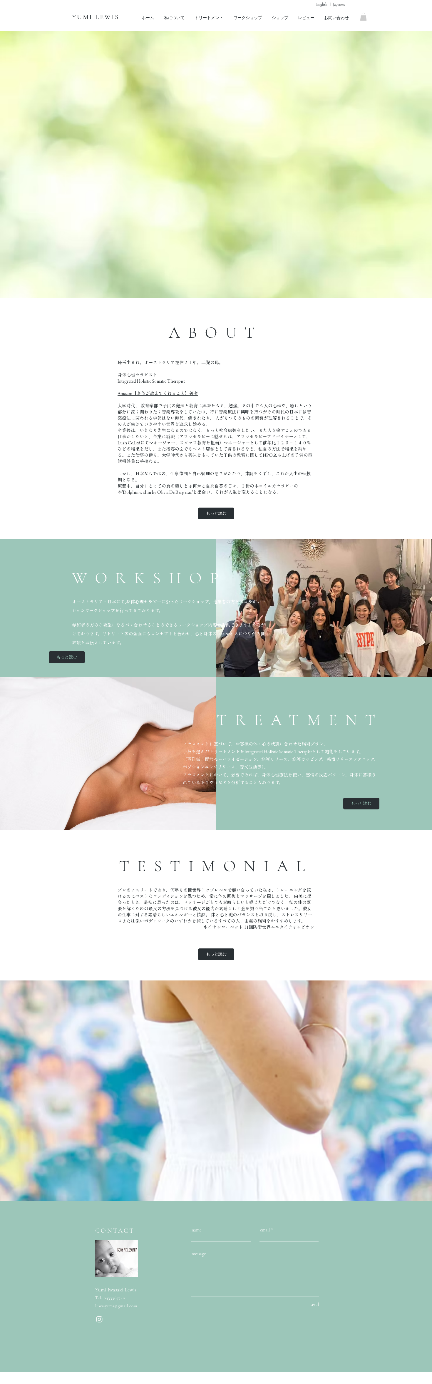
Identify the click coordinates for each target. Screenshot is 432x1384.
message (199, 1253)
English (321, 4)
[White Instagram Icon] (99, 1319)
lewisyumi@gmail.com (116, 1305)
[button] (363, 17)
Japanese (339, 4)
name (196, 1230)
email (265, 1230)
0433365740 (114, 1298)
